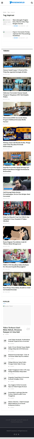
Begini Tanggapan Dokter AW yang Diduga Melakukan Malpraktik (18, 370)
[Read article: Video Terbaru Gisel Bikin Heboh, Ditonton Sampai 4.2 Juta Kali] (17, 315)
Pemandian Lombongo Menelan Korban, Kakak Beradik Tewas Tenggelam (17, 394)
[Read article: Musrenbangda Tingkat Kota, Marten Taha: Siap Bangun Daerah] (7, 22)
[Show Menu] (2, 2)
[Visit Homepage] (17, 2)
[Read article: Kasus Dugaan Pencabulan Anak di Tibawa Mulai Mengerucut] (17, 233)
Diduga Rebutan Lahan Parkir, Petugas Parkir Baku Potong (17, 363)
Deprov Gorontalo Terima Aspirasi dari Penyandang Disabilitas (21, 33)
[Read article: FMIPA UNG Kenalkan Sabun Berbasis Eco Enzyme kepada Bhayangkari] (17, 256)
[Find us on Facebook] (14, 434)
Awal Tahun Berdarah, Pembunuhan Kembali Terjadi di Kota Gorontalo (19, 340)
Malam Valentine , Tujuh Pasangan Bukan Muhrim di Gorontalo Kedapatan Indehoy (18, 403)
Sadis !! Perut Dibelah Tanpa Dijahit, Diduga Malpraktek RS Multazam (19, 348)
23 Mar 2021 (22, 26)
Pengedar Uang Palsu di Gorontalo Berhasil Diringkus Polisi (18, 378)
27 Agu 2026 (7, 269)
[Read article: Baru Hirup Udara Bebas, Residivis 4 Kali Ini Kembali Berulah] (17, 279)
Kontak (19, 420)
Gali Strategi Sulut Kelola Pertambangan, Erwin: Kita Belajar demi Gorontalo (16, 194)
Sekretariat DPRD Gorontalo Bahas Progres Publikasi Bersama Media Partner (15, 120)
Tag (8, 12)
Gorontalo (7, 164)
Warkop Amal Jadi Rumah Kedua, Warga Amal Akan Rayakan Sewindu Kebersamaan (16, 144)
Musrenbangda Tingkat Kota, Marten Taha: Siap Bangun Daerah (21, 21)
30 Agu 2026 (7, 74)
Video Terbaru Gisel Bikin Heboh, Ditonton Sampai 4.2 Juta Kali (12, 330)
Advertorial (8, 66)
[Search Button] (32, 2)
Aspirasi (13, 12)
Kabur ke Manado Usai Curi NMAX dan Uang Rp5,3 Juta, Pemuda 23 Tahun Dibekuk (16, 219)
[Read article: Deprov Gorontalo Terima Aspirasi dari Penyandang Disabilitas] (7, 34)
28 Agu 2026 (7, 173)
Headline (7, 238)
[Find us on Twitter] (18, 434)
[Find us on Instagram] (16, 434)
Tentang (13, 420)
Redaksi (24, 420)
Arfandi (16, 26)
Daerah (6, 139)
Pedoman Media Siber (17, 422)
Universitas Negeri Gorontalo (13, 261)
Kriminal (7, 213)
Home (4, 12)
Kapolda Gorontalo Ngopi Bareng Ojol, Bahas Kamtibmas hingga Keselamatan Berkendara (16, 169)
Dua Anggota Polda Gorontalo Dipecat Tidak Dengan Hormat (17, 385)
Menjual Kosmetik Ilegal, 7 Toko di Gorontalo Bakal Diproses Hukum (18, 355)
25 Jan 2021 (22, 37)
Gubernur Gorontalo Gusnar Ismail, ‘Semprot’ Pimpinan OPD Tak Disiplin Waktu (16, 95)
